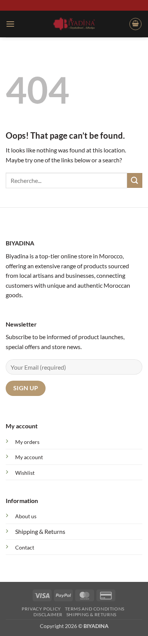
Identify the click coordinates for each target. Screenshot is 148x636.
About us (25, 516)
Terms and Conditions (94, 609)
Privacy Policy (41, 609)
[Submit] (134, 180)
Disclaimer (48, 614)
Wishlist (25, 472)
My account (29, 457)
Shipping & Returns (40, 531)
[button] (10, 23)
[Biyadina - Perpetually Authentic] (74, 23)
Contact (24, 547)
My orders (27, 442)
